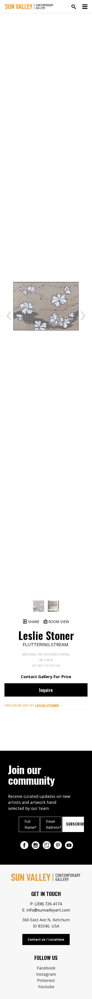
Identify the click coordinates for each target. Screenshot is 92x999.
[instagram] (35, 845)
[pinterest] (58, 845)
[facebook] (24, 845)
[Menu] (85, 6)
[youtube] (69, 845)
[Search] (73, 6)
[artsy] (47, 845)
